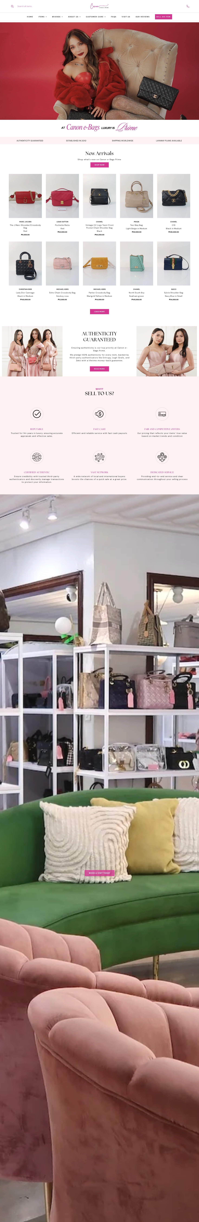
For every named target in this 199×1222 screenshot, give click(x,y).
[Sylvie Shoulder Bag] (173, 263)
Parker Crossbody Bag (99, 293)
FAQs (113, 17)
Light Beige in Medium (136, 228)
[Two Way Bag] (136, 196)
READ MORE (99, 369)
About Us (73, 17)
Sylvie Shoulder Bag (173, 293)
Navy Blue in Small (173, 296)
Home (30, 17)
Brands (56, 17)
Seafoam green (136, 296)
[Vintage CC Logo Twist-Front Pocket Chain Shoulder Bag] (99, 196)
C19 (173, 225)
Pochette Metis (62, 225)
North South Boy (136, 293)
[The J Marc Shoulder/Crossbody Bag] (25, 196)
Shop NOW (100, 165)
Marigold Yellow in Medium (99, 296)
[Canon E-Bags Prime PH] (99, 6)
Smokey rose (62, 296)
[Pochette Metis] (62, 196)
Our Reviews (143, 17)
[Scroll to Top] (194, 1207)
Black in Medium (174, 228)
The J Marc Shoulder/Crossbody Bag (25, 226)
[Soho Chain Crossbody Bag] (62, 263)
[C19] (173, 196)
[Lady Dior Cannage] (25, 263)
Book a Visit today (99, 873)
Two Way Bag (136, 225)
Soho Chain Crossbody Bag (62, 293)
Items (41, 17)
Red (25, 231)
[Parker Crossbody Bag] (99, 263)
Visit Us (126, 17)
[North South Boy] (136, 263)
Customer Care (94, 17)
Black (99, 231)
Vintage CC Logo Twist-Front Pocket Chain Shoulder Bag (100, 226)
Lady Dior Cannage (25, 293)
